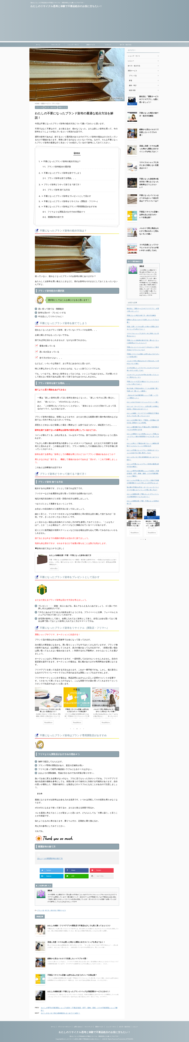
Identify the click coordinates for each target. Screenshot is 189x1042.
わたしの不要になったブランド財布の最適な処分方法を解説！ (143, 465)
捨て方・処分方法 (125, 44)
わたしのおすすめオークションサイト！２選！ (143, 402)
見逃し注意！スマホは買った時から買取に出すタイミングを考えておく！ (76, 942)
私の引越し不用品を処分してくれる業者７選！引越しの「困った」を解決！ (143, 389)
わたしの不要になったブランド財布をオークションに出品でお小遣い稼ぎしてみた (143, 451)
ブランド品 (40, 910)
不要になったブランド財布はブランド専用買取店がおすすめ (70, 206)
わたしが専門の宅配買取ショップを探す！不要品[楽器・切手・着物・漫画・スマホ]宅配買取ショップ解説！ (143, 473)
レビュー (108, 44)
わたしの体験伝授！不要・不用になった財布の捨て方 (143, 502)
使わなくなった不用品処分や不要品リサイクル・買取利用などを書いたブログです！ (94, 1036)
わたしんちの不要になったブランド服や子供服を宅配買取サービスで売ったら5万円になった (143, 481)
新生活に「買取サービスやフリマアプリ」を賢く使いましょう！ (149, 99)
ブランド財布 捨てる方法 (59, 190)
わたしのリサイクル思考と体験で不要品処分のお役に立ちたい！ (66, 6)
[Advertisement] (94, 26)
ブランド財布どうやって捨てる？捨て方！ (62, 184)
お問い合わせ (78, 1026)
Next (117, 709)
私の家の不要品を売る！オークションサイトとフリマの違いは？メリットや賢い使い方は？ (143, 488)
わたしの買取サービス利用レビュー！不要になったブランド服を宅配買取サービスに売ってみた (143, 436)
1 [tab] (70, 729)
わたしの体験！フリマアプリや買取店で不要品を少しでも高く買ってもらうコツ (78, 925)
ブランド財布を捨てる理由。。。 (62, 178)
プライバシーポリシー (64, 1026)
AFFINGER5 (129, 1039)
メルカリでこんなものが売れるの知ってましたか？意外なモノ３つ (143, 376)
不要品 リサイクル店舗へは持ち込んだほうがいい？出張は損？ (72, 975)
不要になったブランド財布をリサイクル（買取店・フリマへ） (71, 201)
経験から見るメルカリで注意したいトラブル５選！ (67, 958)
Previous (37, 709)
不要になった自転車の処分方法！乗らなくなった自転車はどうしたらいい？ (143, 341)
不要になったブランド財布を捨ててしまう (62, 173)
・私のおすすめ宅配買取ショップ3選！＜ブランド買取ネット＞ (142, 396)
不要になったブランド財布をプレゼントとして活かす (67, 196)
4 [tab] (80, 729)
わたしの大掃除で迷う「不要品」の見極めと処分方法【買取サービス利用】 (143, 421)
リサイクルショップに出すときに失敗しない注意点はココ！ (149, 165)
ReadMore (48, 722)
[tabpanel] (48, 707)
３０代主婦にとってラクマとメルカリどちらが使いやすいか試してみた (149, 247)
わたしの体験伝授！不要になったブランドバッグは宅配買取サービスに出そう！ (78, 991)
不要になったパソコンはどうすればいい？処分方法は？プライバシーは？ (149, 198)
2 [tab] (74, 729)
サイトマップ (55, 44)
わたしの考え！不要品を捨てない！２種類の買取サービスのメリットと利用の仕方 (143, 444)
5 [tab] (83, 729)
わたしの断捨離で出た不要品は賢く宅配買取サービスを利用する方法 (143, 428)
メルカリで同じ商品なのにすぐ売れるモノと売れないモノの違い (149, 231)
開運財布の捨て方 (56, 217)
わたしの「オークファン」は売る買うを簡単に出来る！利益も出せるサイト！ (143, 407)
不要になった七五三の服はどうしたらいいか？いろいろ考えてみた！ (143, 383)
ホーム (38, 44)
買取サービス (90, 44)
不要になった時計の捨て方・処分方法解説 (141, 315)
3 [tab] (77, 729)
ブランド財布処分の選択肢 (59, 166)
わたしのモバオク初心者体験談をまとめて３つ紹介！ (60, 1013)
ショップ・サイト (73, 44)
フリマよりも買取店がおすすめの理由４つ (66, 212)
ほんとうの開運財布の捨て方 (50, 858)
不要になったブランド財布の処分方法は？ (62, 161)
